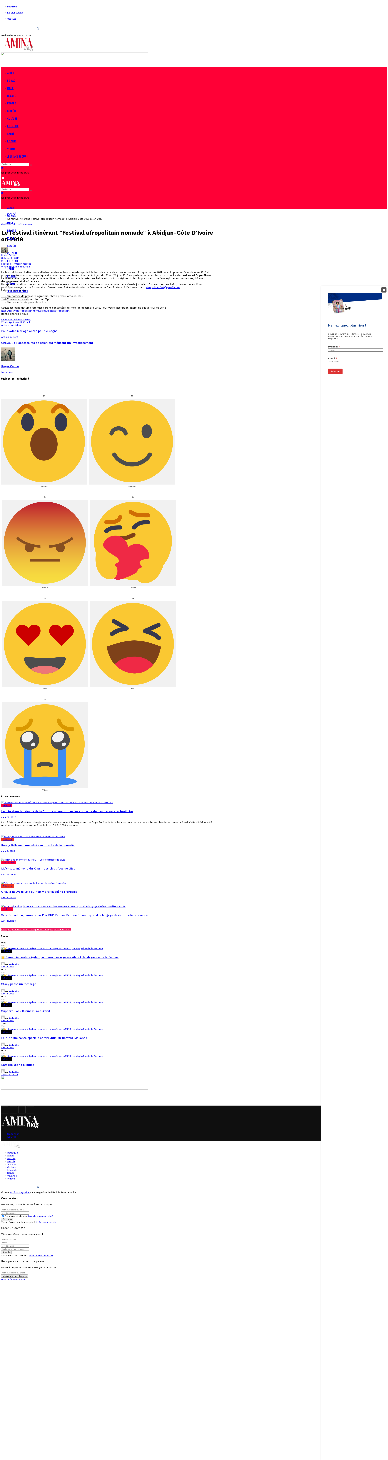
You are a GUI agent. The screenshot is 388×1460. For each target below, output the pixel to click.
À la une (7, 839)
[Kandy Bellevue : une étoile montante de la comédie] (107, 836)
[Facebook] (4, 28)
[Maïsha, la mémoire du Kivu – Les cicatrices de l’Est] (107, 859)
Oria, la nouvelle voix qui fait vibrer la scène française (39, 891)
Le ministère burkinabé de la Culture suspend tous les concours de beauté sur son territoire (67, 811)
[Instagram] (13, 28)
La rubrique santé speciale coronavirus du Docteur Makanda (44, 1038)
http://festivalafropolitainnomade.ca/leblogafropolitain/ (35, 310)
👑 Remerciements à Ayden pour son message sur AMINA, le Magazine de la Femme (60, 957)
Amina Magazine (20, 1192)
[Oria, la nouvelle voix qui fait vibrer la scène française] (107, 883)
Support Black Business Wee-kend (25, 1011)
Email (332, 358)
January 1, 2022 (9, 1074)
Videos (6, 951)
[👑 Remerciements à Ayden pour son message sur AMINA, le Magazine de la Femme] (107, 948)
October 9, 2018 (10, 258)
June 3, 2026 (8, 851)
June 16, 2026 (8, 817)
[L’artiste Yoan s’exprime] (107, 1056)
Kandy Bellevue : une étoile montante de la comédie (38, 845)
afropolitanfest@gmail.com (163, 287)
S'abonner (7, 372)
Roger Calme (8, 255)
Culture (15, 224)
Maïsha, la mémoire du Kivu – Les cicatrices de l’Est (38, 868)
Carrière (6, 224)
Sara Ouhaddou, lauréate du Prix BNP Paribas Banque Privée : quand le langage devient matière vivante (74, 915)
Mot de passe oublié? (40, 1216)
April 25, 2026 (8, 874)
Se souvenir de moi (16, 1216)
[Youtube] (29, 28)
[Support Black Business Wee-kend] (107, 1002)
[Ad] (74, 65)
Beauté (7, 805)
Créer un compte (46, 1222)
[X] (38, 28)
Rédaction (14, 964)
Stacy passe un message (18, 984)
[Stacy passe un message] (107, 975)
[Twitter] (21, 28)
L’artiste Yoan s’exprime (17, 1065)
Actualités (9, 862)
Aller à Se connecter (41, 1255)
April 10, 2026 (8, 897)
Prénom (334, 346)
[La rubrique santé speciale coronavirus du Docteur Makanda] (107, 1029)
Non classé (26, 224)
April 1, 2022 (7, 966)
